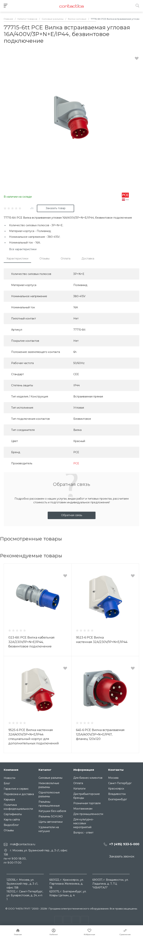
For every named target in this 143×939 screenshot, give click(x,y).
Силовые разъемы (50, 777)
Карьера (9, 799)
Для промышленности (88, 814)
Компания (11, 769)
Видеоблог (11, 825)
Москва (113, 777)
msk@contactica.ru (22, 844)
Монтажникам (82, 808)
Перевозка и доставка (19, 794)
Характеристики (17, 258)
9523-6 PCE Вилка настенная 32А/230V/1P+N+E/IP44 (101, 640)
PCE (76, 463)
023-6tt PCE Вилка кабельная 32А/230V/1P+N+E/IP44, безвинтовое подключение (31, 642)
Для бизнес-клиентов (87, 777)
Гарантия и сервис (16, 788)
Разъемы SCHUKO (51, 816)
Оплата (65, 258)
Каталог (45, 769)
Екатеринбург (117, 799)
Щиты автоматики (51, 821)
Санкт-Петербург (120, 783)
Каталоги (79, 788)
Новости (9, 778)
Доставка (88, 258)
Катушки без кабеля (52, 811)
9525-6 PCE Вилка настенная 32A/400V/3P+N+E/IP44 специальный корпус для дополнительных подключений (33, 736)
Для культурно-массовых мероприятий (83, 823)
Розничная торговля (87, 803)
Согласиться (13, 931)
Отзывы (44, 258)
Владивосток (117, 794)
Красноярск (116, 788)
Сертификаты (13, 814)
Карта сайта (12, 819)
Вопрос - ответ (83, 832)
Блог (7, 783)
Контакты (116, 769)
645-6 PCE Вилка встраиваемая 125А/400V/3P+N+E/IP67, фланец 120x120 (100, 734)
